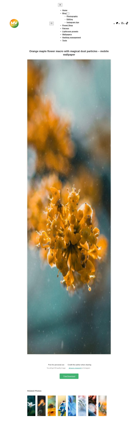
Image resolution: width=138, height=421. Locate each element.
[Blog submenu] (67, 13)
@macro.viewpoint (75, 368)
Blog (64, 13)
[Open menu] (51, 23)
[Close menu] (60, 5)
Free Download (69, 376)
